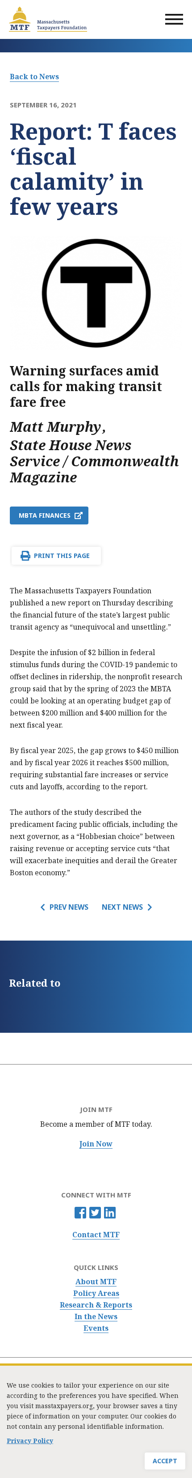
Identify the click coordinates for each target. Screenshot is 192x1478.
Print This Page (62, 555)
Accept (165, 1461)
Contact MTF (96, 1234)
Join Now (96, 1144)
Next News (122, 907)
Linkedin (110, 1212)
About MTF (96, 1281)
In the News (96, 1316)
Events (96, 1328)
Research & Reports (96, 1305)
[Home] (48, 19)
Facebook (80, 1212)
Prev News (69, 907)
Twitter (95, 1212)
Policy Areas (96, 1293)
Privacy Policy (30, 1440)
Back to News (34, 76)
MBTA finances (45, 515)
